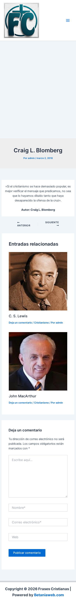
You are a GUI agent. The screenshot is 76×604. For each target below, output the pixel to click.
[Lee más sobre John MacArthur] (38, 361)
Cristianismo (41, 322)
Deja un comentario (20, 322)
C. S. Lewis (18, 316)
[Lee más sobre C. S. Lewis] (38, 281)
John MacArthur (22, 396)
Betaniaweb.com (49, 595)
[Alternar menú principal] (68, 20)
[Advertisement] (38, 91)
